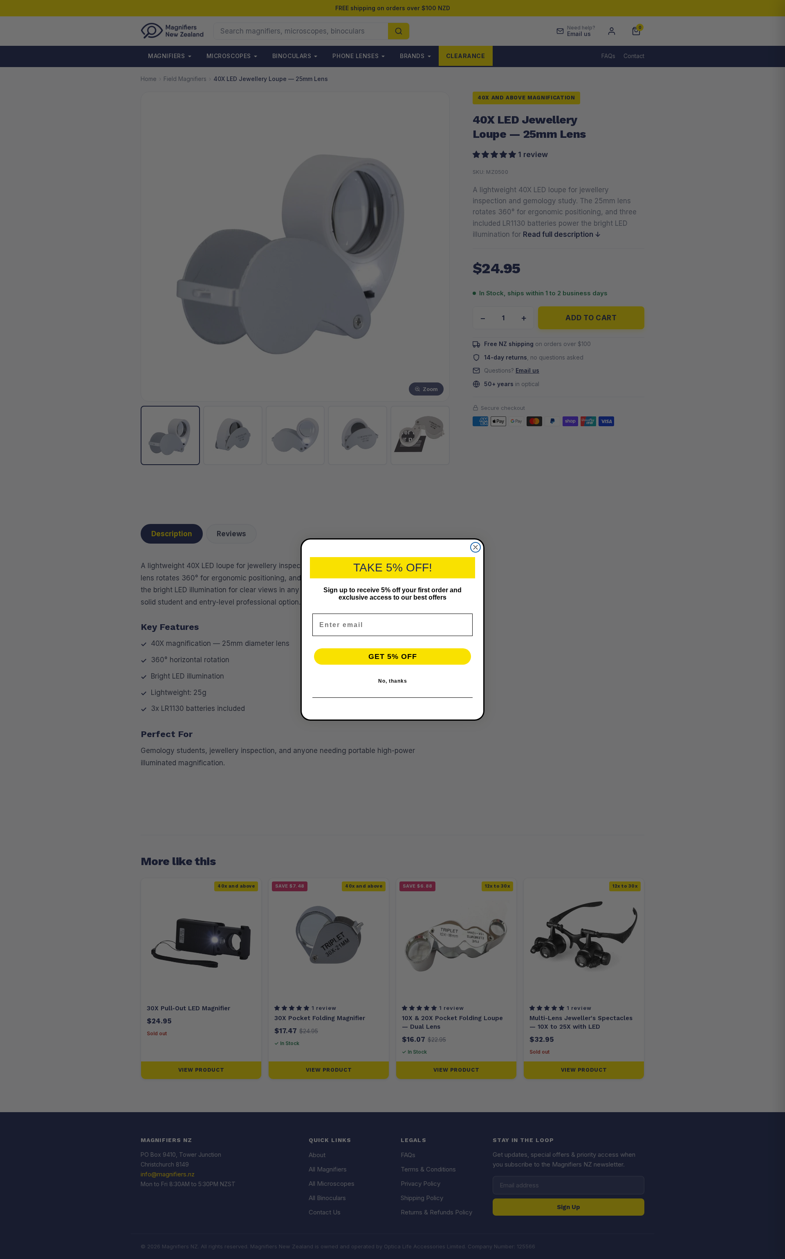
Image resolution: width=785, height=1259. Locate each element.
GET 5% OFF (392, 656)
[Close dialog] (475, 547)
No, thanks (392, 681)
